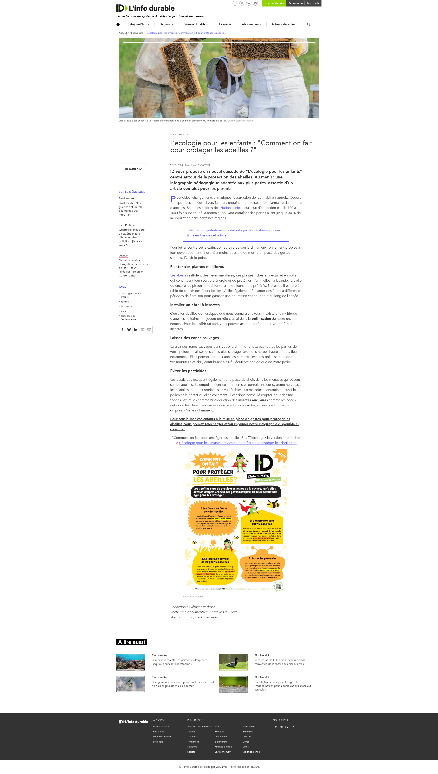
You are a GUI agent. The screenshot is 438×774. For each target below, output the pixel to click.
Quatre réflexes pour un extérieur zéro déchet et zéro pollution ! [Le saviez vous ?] (132, 237)
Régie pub (158, 731)
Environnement (223, 751)
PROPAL (255, 767)
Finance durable (194, 24)
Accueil (118, 24)
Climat (246, 746)
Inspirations (221, 736)
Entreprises (249, 726)
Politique (219, 731)
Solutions (192, 746)
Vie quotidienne (251, 751)
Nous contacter (161, 726)
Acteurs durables (283, 24)
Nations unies (230, 207)
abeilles (125, 301)
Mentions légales (162, 736)
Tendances (193, 741)
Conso (246, 741)
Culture (247, 736)
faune (124, 311)
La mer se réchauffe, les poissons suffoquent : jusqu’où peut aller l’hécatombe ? (179, 662)
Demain (165, 24)
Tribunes (192, 736)
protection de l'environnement (129, 317)
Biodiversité (136, 33)
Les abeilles (179, 275)
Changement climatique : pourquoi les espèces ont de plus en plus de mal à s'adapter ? (183, 684)
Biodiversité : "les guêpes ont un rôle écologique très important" (131, 208)
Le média (225, 24)
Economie (248, 731)
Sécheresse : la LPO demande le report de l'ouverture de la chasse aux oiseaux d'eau (280, 662)
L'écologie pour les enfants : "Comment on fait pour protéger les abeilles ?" (238, 443)
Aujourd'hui (138, 24)
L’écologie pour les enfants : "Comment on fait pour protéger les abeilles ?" (188, 33)
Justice (191, 731)
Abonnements (251, 24)
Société (191, 751)
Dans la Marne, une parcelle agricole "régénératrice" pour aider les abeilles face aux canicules (283, 686)
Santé (218, 726)
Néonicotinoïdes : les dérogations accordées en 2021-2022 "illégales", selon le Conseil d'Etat (133, 267)
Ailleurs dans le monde (199, 726)
